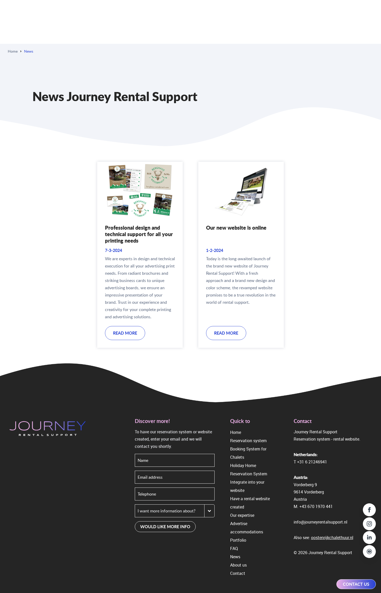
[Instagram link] (369, 523)
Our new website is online (236, 227)
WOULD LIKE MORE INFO (165, 527)
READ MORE (125, 333)
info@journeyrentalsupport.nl (320, 522)
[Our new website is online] (241, 190)
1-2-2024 (214, 250)
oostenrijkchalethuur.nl (332, 537)
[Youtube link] (369, 551)
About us (238, 565)
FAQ (234, 548)
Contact (237, 573)
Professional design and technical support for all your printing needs (139, 234)
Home (13, 51)
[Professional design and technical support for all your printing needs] (140, 190)
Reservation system (248, 440)
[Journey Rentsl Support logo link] (48, 429)
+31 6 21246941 (312, 462)
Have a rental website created (250, 503)
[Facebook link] (369, 509)
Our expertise (242, 515)
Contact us (356, 584)
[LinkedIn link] (369, 537)
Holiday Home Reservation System (248, 470)
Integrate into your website (247, 486)
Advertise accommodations (246, 528)
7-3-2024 (113, 250)
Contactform (297, 574)
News (235, 557)
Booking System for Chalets (248, 453)
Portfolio (238, 540)
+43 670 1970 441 (316, 506)
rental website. (346, 439)
